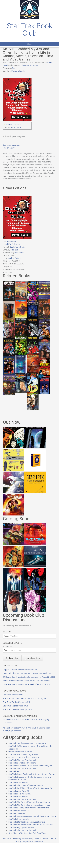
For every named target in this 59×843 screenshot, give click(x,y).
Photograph (10, 241)
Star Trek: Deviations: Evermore (22, 762)
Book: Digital (16, 127)
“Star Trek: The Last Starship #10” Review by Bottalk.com (27, 673)
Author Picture (14, 258)
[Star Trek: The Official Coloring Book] (13, 492)
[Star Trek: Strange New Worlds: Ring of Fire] (13, 514)
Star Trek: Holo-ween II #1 (19, 782)
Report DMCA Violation (33, 841)
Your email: (7, 646)
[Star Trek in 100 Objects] (13, 470)
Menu (29, 44)
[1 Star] (4, 136)
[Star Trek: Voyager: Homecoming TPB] (35, 447)
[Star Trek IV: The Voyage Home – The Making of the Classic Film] (35, 544)
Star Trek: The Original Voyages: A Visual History (29, 805)
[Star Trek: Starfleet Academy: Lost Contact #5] (13, 544)
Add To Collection (13, 124)
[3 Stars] (7, 136)
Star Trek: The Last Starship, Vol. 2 (17, 709)
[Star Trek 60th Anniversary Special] (13, 566)
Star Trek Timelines (16, 813)
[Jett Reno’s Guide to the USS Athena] (35, 566)
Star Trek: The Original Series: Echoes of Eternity (29, 802)
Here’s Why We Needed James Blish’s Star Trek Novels (26, 680)
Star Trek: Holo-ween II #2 (19, 793)
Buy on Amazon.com (11, 145)
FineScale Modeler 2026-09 (20, 751)
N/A (13, 68)
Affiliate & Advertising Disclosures (17, 838)
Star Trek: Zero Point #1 (13, 694)
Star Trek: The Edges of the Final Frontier (25, 785)
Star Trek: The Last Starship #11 (22, 768)
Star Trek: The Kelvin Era (19, 810)
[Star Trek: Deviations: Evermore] (35, 589)
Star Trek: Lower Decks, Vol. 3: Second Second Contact (31, 774)
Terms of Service (41, 838)
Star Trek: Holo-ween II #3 (19, 796)
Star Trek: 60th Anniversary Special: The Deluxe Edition (32, 816)
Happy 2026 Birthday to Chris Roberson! (20, 669)
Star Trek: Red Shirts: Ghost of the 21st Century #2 (30, 765)
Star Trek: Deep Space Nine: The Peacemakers (28, 807)
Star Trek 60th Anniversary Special (23, 754)
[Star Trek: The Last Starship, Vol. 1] (13, 589)
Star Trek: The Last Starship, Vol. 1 (23, 760)
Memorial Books (18, 71)
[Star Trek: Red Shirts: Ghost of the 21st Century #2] (13, 611)
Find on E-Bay (8, 147)
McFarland (19, 252)
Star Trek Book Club (29, 29)
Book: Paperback (17, 247)
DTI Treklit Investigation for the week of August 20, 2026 (26, 684)
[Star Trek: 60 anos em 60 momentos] (35, 492)
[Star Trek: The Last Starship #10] (13, 447)
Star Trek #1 (13, 771)
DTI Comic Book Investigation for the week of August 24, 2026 (29, 677)
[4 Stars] (9, 136)
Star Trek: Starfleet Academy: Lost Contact (26, 822)
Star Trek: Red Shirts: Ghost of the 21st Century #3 (24, 698)
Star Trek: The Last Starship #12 (16, 702)
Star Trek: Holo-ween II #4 (19, 819)
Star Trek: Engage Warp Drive (15, 705)
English (15, 249)
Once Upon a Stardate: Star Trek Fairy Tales (27, 833)
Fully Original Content (29, 65)
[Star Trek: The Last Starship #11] (35, 611)
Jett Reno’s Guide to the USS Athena (23, 757)
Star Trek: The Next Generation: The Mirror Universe (31, 824)
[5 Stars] (10, 136)
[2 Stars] (5, 136)
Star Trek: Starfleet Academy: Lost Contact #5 (27, 743)
